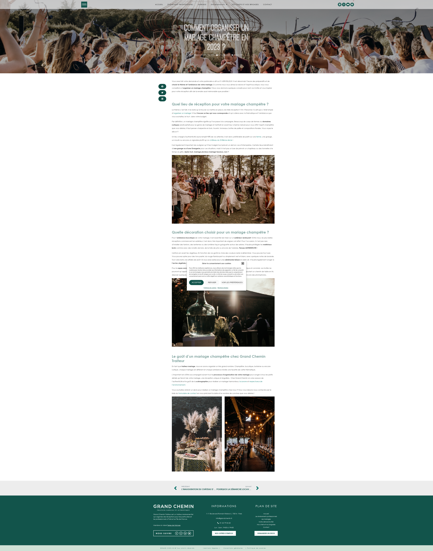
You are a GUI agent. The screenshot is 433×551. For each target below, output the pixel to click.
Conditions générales (233, 548)
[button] (243, 263)
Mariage (202, 4)
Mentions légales (223, 287)
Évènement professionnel (180, 4)
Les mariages (266, 519)
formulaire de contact (187, 393)
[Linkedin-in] (185, 533)
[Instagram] (344, 4)
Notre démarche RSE (266, 522)
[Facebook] (352, 4)
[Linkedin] (339, 4)
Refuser (212, 282)
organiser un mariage (182, 113)
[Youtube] (348, 4)
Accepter (196, 282)
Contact (267, 4)
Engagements (218, 4)
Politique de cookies (210, 287)
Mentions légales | (211, 548)
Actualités (238, 55)
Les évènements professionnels (266, 516)
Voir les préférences (232, 282)
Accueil (159, 4)
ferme (258, 137)
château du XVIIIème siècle (221, 140)
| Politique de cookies (255, 548)
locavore (243, 381)
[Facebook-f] (176, 533)
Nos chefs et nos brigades (245, 4)
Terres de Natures (173, 525)
